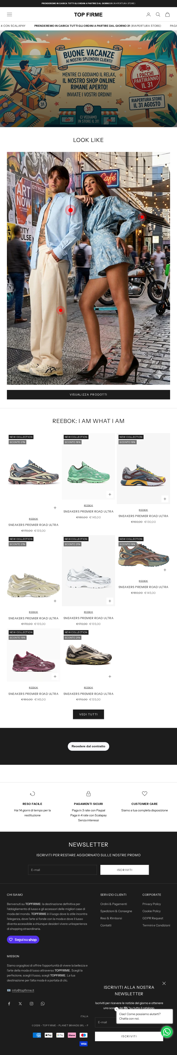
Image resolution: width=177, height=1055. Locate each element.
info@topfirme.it (23, 990)
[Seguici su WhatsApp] (43, 1003)
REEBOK (33, 518)
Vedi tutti (88, 714)
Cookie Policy (151, 911)
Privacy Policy (151, 904)
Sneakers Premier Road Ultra (33, 525)
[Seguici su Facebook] (9, 1003)
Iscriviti (129, 1036)
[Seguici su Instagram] (31, 1003)
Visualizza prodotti (88, 394)
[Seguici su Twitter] (20, 1003)
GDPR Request (152, 918)
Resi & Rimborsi (111, 918)
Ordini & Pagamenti (113, 904)
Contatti (105, 925)
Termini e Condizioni (156, 925)
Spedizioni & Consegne (116, 911)
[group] (88, 78)
